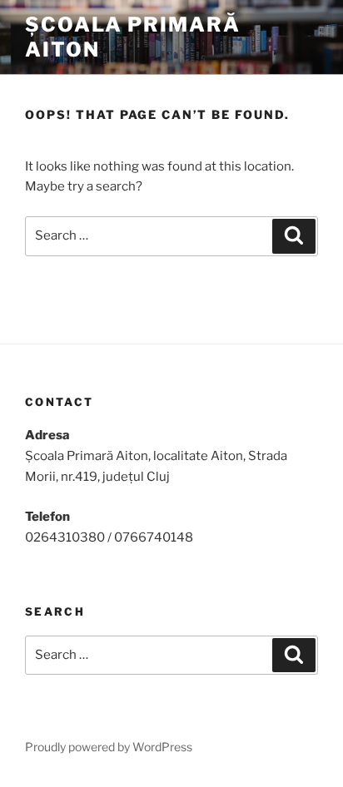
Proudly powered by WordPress (108, 747)
